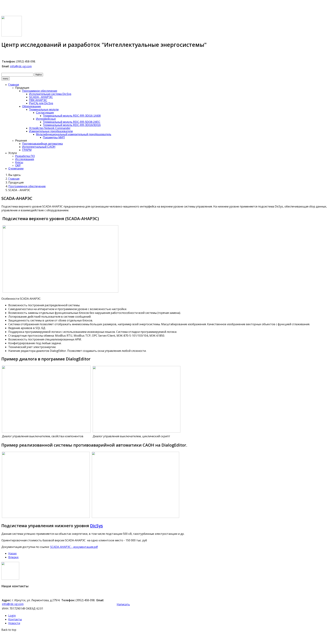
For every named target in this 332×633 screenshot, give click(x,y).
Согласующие (45, 112)
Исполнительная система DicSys (50, 94)
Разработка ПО (25, 156)
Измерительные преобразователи (51, 131)
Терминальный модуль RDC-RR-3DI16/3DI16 (72, 125)
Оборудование (31, 106)
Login (12, 615)
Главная (13, 84)
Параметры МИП (54, 137)
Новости (14, 623)
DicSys (96, 525)
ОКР (18, 165)
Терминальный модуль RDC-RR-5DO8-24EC (71, 121)
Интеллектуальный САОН (38, 146)
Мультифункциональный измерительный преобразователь (73, 134)
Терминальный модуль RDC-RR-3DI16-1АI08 (72, 115)
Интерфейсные (46, 118)
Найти (38, 74)
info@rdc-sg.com (21, 66)
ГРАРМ (26, 149)
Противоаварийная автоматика (42, 143)
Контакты (15, 619)
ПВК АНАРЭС (38, 100)
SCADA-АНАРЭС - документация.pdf (74, 547)
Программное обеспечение (39, 90)
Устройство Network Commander (49, 128)
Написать (123, 604)
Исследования (24, 159)
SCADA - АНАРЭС (41, 97)
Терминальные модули (44, 109)
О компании (16, 168)
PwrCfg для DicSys (41, 103)
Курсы (19, 162)
